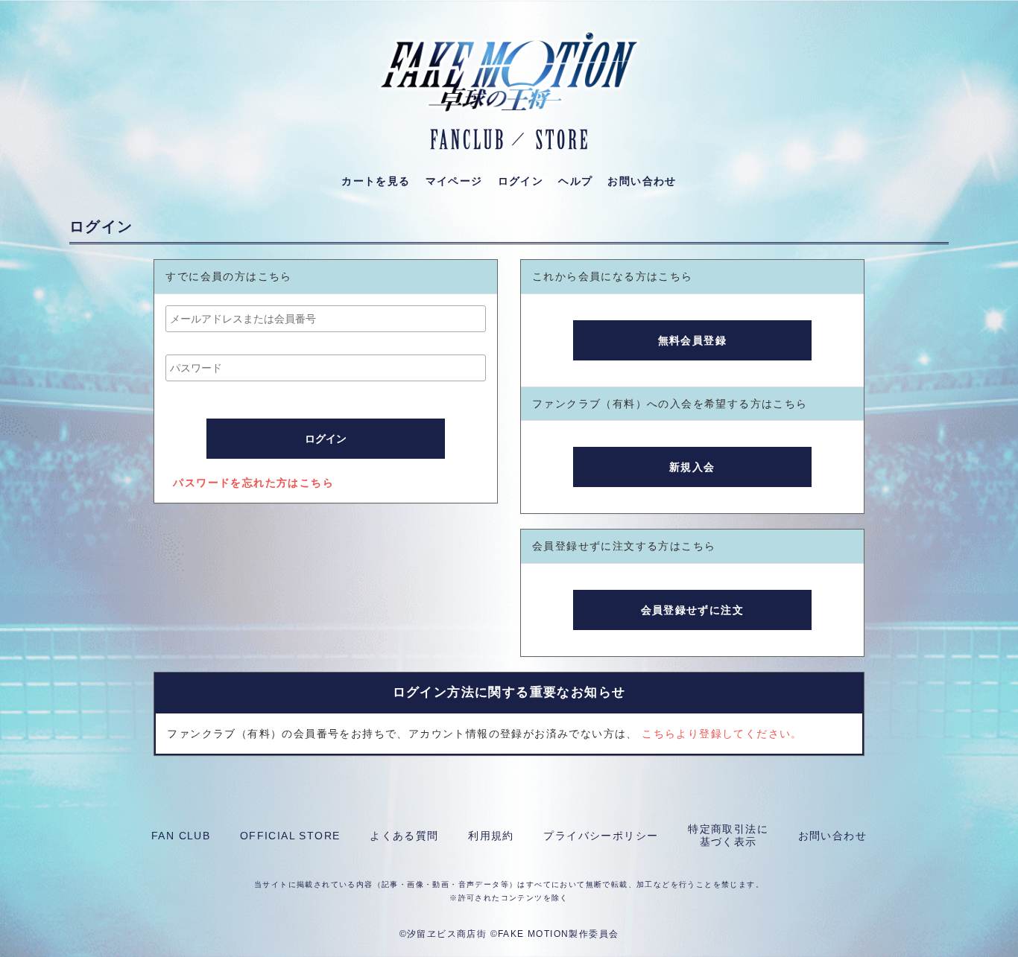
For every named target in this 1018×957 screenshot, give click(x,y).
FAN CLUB (180, 836)
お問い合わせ (832, 836)
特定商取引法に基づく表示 (728, 835)
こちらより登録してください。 (722, 734)
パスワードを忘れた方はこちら (253, 483)
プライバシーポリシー (600, 836)
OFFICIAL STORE (290, 836)
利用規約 (491, 836)
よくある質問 (404, 836)
